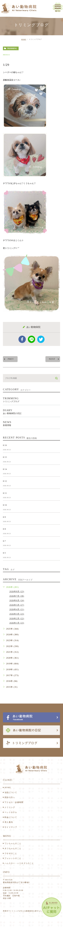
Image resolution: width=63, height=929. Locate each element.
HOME (23, 39)
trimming (12, 48)
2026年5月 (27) (16, 605)
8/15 (5, 457)
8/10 (5, 505)
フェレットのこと (13, 858)
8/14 (5, 469)
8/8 (4, 529)
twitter (41, 339)
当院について (11, 792)
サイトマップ (11, 827)
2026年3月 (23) (16, 614)
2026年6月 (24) (16, 600)
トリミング (10, 807)
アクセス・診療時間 (14, 802)
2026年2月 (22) (16, 618)
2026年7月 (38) (16, 596)
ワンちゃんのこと (13, 843)
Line (31, 339)
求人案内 (9, 822)
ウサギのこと (11, 853)
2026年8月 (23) (16, 591)
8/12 (5, 481)
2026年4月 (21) (16, 609)
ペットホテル (11, 812)
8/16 (5, 445)
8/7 (4, 541)
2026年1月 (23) (16, 623)
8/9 (4, 517)
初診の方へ (10, 797)
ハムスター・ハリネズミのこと (19, 863)
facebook (22, 339)
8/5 (4, 553)
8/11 (5, 493)
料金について (11, 817)
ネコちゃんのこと (13, 848)
